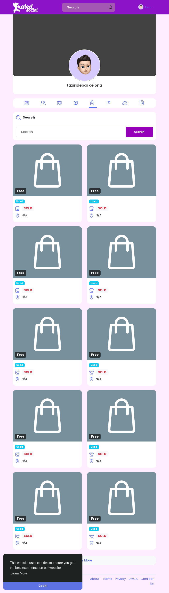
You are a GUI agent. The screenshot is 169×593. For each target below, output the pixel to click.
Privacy (121, 579)
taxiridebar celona (84, 85)
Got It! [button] (43, 585)
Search (139, 132)
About (95, 579)
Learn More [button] (19, 573)
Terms (107, 579)
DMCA (133, 579)
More (47, 168)
